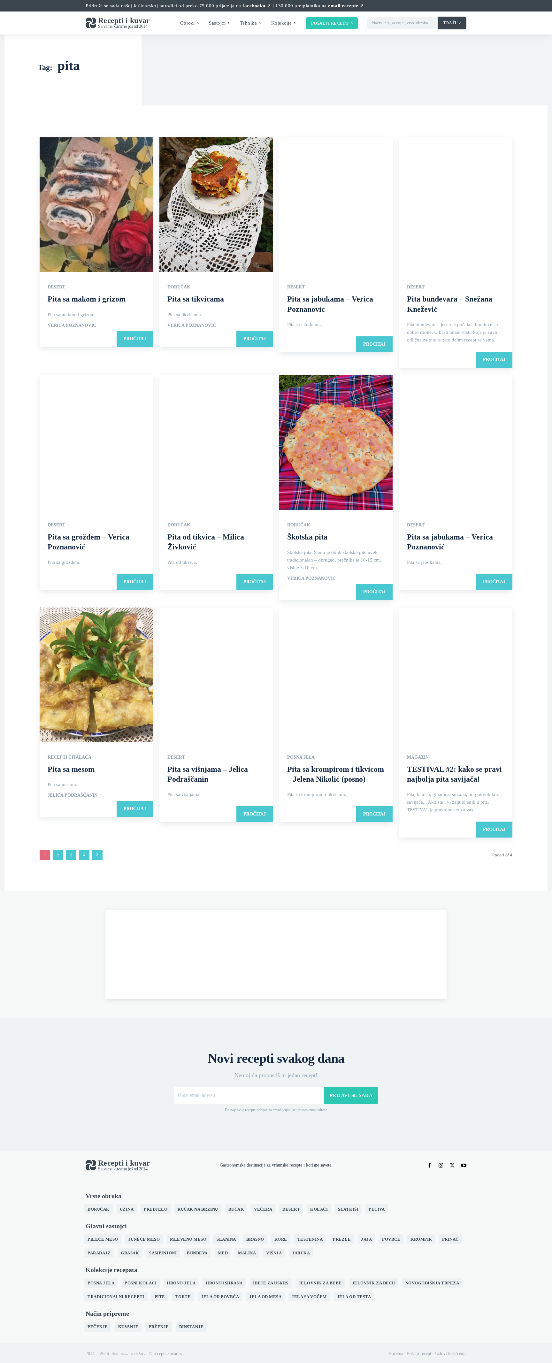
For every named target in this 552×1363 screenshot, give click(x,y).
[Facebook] (429, 1165)
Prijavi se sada (351, 1095)
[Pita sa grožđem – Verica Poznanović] (96, 443)
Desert (56, 287)
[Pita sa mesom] (96, 676)
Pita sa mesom (71, 769)
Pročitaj (135, 338)
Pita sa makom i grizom (87, 299)
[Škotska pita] (336, 443)
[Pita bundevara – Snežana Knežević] (455, 205)
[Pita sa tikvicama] (216, 205)
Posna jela (301, 757)
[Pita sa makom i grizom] (96, 205)
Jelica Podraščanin (72, 795)
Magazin (418, 757)
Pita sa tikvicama (195, 299)
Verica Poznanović (72, 325)
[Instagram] (440, 1165)
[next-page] (97, 855)
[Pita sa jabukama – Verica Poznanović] (336, 205)
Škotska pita (307, 537)
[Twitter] (452, 1165)
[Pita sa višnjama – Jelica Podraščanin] (216, 676)
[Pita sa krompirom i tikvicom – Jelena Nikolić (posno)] (336, 676)
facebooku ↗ (256, 5)
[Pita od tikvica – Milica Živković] (216, 443)
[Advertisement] (276, 954)
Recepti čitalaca (69, 757)
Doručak (178, 287)
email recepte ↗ (346, 5)
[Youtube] (463, 1165)
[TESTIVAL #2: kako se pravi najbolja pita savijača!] (455, 676)
